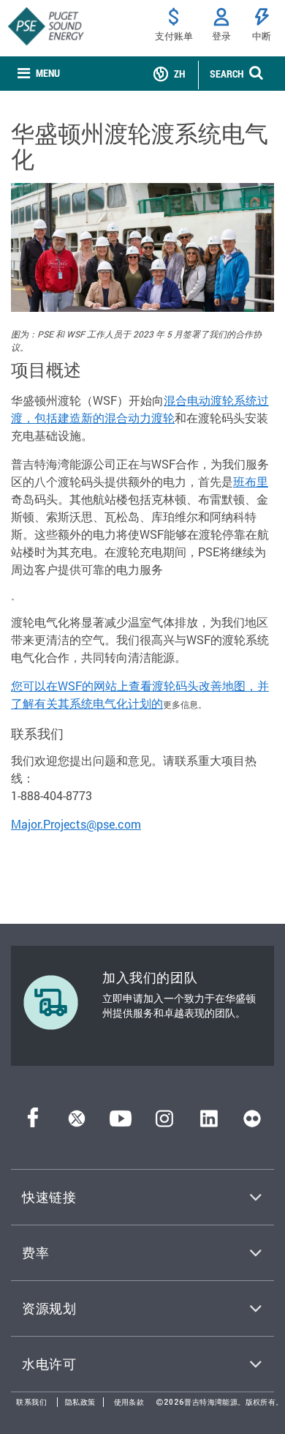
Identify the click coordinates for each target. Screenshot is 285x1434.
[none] (39, 73)
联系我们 (31, 1402)
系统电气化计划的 (116, 703)
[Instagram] (164, 1122)
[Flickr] (252, 1122)
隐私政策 (80, 1402)
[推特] (77, 1122)
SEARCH (226, 74)
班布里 (250, 481)
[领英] (209, 1122)
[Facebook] (33, 1122)
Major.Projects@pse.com (76, 824)
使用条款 (129, 1402)
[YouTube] (121, 1122)
